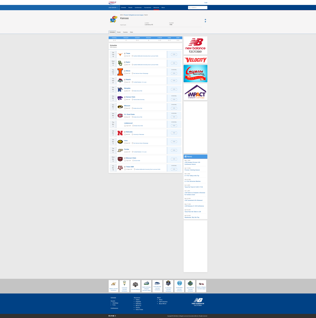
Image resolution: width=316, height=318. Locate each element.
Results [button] (130, 7)
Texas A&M (130, 167)
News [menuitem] (160, 299)
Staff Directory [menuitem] (163, 301)
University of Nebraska (138, 134)
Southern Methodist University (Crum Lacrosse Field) (145, 56)
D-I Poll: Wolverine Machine (193, 181)
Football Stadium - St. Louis (139, 82)
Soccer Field (137, 160)
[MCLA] (113, 2)
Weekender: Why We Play (192, 217)
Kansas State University (138, 99)
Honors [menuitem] (138, 307)
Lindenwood (128, 123)
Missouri (127, 106)
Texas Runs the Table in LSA (193, 211)
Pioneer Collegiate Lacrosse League (133, 15)
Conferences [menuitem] (114, 308)
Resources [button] (156, 7)
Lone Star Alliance (135, 289)
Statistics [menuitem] (138, 303)
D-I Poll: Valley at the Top (192, 175)
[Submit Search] (189, 7)
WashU (128, 79)
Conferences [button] (138, 7)
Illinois (128, 71)
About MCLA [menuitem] (162, 303)
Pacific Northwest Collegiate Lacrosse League (146, 288)
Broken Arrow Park (137, 90)
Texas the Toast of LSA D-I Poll (194, 187)
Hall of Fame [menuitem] (139, 309)
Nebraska (129, 132)
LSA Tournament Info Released (193, 200)
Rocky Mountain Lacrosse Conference (157, 288)
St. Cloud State (129, 114)
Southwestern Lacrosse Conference (179, 289)
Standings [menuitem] (115, 303)
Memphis (127, 88)
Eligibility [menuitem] (138, 301)
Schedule (112, 32)
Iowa (125, 140)
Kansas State (130, 97)
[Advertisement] (195, 127)
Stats (131, 32)
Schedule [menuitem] (123, 7)
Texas (128, 53)
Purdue (126, 149)
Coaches (125, 32)
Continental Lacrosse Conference (124, 289)
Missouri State (131, 158)
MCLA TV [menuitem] (138, 305)
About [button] (163, 7)
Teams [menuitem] (138, 299)
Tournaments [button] (147, 7)
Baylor (128, 62)
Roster (119, 32)
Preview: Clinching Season (192, 170)
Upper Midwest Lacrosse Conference (190, 289)
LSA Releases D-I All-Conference (194, 206)
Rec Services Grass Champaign (140, 73)
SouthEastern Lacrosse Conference (168, 289)
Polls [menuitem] (114, 305)
